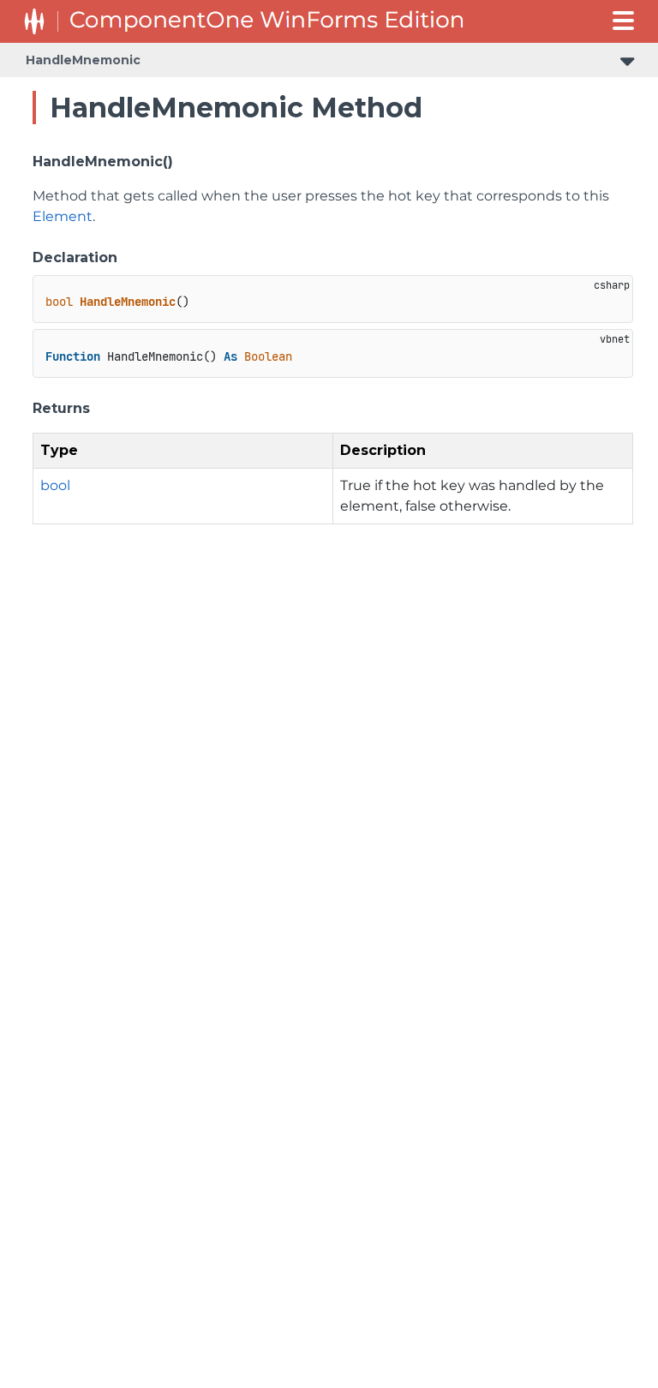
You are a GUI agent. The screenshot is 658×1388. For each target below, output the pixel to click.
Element (63, 216)
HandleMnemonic (83, 60)
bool (55, 485)
